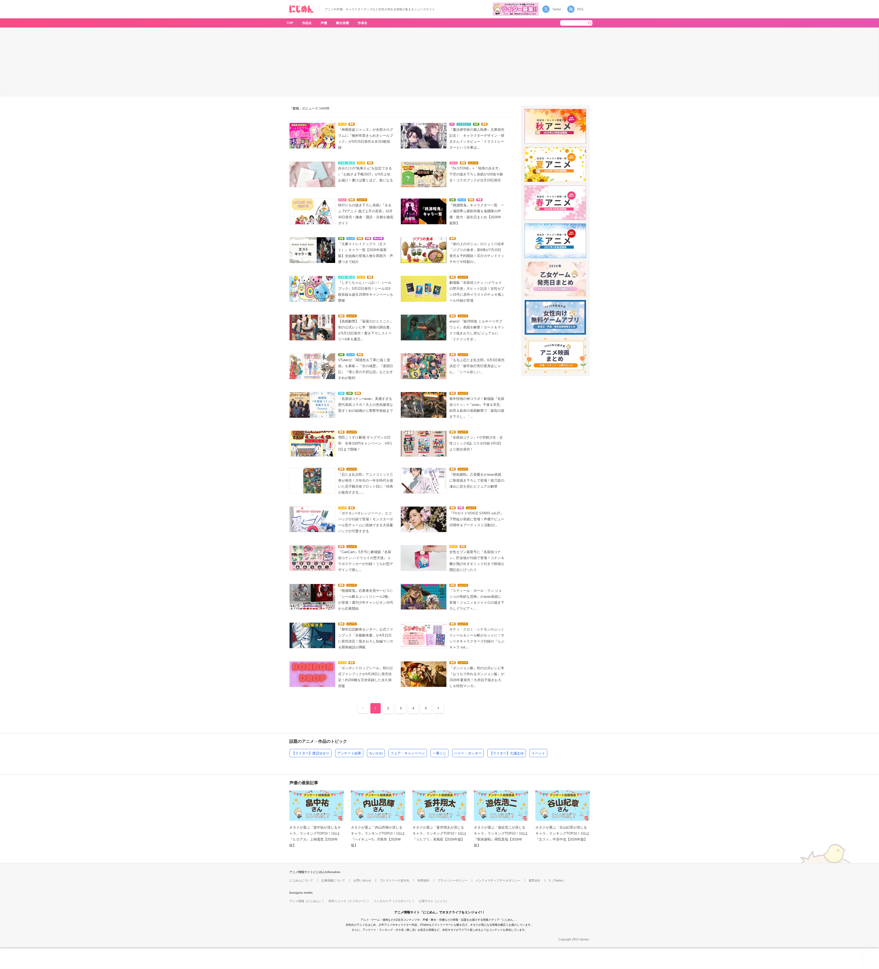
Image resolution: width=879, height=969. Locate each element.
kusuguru (296, 892)
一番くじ (439, 753)
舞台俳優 (342, 23)
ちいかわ (376, 753)
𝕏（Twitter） (557, 880)
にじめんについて (301, 880)
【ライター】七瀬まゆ (506, 753)
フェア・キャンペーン (408, 753)
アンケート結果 (349, 753)
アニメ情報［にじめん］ (305, 901)
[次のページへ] (438, 708)
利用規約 (423, 880)
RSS (580, 9)
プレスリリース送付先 (394, 880)
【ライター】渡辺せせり (310, 753)
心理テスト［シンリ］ (433, 901)
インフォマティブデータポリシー (498, 880)
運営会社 (534, 880)
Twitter (556, 9)
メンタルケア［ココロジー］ (393, 901)
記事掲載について (333, 880)
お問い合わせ (362, 880)
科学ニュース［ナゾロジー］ (347, 901)
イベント (538, 753)
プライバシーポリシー (452, 880)
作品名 (307, 23)
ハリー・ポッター (468, 753)
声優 (324, 23)
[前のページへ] (363, 708)
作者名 (362, 23)
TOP (290, 23)
